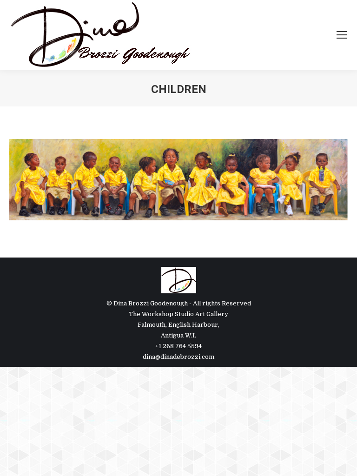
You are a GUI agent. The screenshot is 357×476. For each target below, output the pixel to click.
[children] (178, 179)
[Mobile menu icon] (342, 35)
